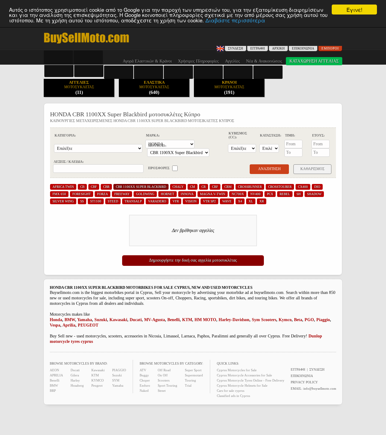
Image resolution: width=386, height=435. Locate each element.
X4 (240, 201)
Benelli (173, 319)
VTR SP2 (209, 201)
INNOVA (187, 194)
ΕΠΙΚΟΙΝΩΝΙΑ (303, 48)
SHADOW (314, 194)
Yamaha (84, 319)
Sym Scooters (264, 319)
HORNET (167, 194)
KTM (187, 319)
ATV (143, 370)
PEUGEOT (88, 325)
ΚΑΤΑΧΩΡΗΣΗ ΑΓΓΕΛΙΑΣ (314, 61)
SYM (115, 380)
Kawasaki (118, 319)
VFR (175, 201)
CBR (106, 186)
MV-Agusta (154, 319)
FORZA (102, 194)
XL (250, 201)
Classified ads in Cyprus (233, 396)
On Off (163, 375)
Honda (56, 319)
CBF (94, 186)
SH (298, 194)
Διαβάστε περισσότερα (235, 20)
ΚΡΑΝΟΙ (229, 87)
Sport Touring (167, 385)
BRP (53, 390)
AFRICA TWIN (63, 186)
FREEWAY (122, 194)
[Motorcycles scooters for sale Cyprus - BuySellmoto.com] (86, 43)
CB (82, 186)
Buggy (144, 375)
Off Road (164, 370)
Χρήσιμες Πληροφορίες (198, 61)
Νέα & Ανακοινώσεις (264, 61)
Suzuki (100, 319)
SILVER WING (63, 201)
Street (162, 390)
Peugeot (97, 385)
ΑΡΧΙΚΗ (278, 48)
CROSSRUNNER (250, 186)
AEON (54, 370)
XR (261, 201)
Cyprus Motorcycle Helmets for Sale (242, 385)
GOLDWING (145, 194)
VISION (191, 201)
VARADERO (157, 201)
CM (192, 186)
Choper (145, 380)
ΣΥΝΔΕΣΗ (316, 369)
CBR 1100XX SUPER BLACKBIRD (141, 186)
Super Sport (193, 370)
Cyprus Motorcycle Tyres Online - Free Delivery (250, 380)
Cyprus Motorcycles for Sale (237, 370)
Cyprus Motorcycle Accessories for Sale (244, 375)
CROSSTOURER (280, 186)
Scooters (163, 380)
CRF (215, 186)
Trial (188, 385)
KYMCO (97, 380)
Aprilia (68, 325)
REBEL (285, 194)
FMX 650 (59, 194)
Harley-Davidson (234, 319)
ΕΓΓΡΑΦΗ (257, 48)
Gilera (75, 375)
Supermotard (194, 375)
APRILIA (56, 375)
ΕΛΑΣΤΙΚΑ (154, 87)
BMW (70, 319)
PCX (270, 194)
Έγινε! (354, 9)
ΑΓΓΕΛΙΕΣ (79, 87)
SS (82, 201)
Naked (144, 390)
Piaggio (323, 319)
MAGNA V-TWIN (212, 194)
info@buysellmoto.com (319, 388)
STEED (113, 201)
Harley (75, 380)
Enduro (145, 385)
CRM (228, 186)
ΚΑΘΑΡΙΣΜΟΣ (312, 169)
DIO (317, 186)
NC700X (238, 194)
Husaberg (77, 385)
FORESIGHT (81, 194)
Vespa (55, 325)
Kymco (285, 319)
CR (203, 186)
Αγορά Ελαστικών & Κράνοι (147, 61)
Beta (298, 319)
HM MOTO (205, 319)
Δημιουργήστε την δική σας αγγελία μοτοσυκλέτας (193, 260)
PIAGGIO (119, 370)
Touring (190, 380)
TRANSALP (133, 201)
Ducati (136, 319)
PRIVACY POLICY (304, 382)
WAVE (227, 201)
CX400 (303, 186)
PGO (309, 319)
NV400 (255, 194)
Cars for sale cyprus (230, 390)
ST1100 (95, 201)
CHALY (178, 186)
